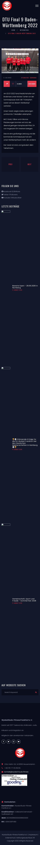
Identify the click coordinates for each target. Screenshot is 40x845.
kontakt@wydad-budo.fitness (16, 772)
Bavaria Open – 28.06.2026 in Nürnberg (25, 287)
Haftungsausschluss (24, 838)
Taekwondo (33, 78)
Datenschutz (10, 838)
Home (13, 30)
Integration (24, 30)
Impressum (33, 834)
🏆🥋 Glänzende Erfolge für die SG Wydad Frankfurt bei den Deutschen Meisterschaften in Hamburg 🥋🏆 (25, 443)
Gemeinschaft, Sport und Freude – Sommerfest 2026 (24, 600)
